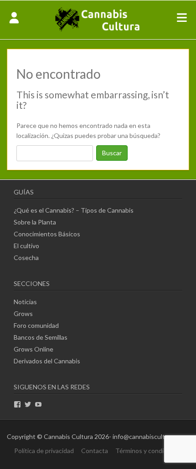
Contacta (94, 450)
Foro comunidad (36, 325)
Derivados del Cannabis (47, 361)
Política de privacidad (44, 450)
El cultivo (26, 246)
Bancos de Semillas (40, 337)
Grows (23, 313)
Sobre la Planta (35, 222)
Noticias (25, 302)
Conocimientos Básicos (47, 234)
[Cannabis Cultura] (98, 31)
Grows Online (33, 349)
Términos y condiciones (148, 450)
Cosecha (26, 257)
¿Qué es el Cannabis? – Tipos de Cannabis (74, 210)
